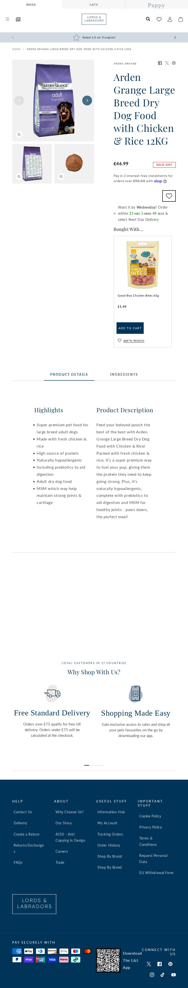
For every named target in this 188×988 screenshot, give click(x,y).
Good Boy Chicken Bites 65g (138, 295)
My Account (107, 823)
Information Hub (111, 812)
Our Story (64, 823)
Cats (94, 4)
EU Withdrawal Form (156, 873)
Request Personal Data (153, 858)
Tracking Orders (110, 834)
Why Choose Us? (69, 812)
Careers (62, 851)
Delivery (20, 823)
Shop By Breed (109, 867)
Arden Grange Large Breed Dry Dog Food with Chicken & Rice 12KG (79, 49)
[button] (7, 19)
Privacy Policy (150, 827)
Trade (60, 862)
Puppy (156, 5)
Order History (108, 845)
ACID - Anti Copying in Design (70, 837)
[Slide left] (19, 100)
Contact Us (23, 812)
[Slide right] (87, 100)
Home (16, 49)
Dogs (31, 4)
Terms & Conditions (148, 841)
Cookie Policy (150, 816)
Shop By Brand (109, 856)
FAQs (18, 862)
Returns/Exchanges (29, 848)
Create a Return (27, 834)
